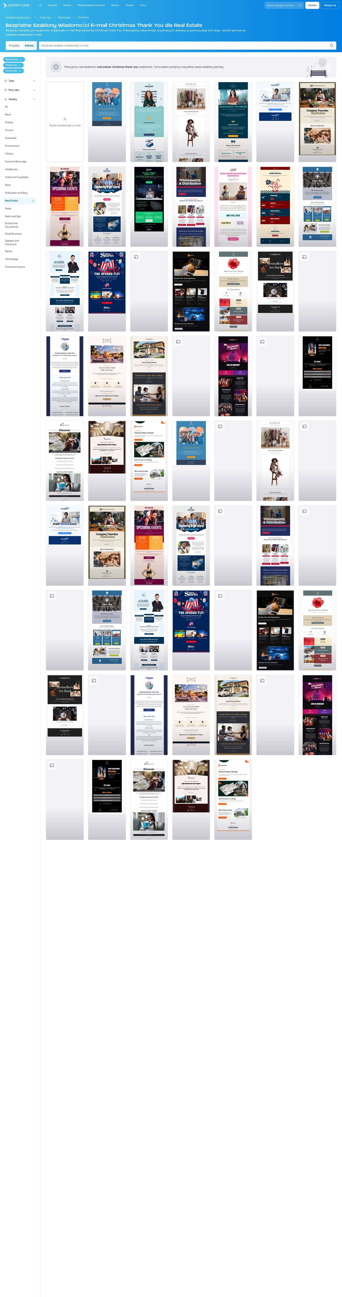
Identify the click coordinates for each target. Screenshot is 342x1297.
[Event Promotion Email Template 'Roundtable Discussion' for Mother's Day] (233, 206)
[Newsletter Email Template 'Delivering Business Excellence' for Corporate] (65, 291)
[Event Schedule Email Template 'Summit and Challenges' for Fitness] (65, 206)
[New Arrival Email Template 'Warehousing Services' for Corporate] (191, 206)
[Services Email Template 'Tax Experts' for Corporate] (275, 376)
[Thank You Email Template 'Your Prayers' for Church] (107, 461)
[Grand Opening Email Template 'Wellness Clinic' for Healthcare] (275, 122)
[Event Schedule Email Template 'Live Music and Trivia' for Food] (275, 206)
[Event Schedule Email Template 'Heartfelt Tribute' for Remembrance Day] (233, 291)
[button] (34, 80)
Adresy (29, 45)
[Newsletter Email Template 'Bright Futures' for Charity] (107, 206)
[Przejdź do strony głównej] (14, 5)
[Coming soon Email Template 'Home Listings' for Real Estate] (149, 461)
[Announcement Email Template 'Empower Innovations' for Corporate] (149, 122)
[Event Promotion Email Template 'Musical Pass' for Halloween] (233, 376)
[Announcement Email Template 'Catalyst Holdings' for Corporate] (233, 122)
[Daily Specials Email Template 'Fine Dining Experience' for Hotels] (107, 376)
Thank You (45, 17)
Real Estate (64, 17)
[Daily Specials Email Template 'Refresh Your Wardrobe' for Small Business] (191, 122)
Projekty (14, 45)
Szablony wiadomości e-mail (19, 17)
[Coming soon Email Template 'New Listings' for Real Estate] (149, 376)
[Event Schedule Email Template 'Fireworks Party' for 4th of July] (149, 291)
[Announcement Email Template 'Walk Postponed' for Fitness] (107, 122)
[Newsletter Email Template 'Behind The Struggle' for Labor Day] (317, 206)
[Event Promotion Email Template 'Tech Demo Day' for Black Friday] (149, 206)
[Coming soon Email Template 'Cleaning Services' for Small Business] (191, 376)
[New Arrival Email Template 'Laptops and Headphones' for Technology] (191, 291)
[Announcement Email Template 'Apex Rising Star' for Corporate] (65, 376)
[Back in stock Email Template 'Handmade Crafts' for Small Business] (275, 291)
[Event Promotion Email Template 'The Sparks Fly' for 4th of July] (107, 291)
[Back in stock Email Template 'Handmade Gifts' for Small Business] (317, 122)
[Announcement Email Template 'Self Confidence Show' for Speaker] (317, 376)
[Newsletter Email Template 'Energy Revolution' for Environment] (317, 291)
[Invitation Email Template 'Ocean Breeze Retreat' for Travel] (65, 461)
